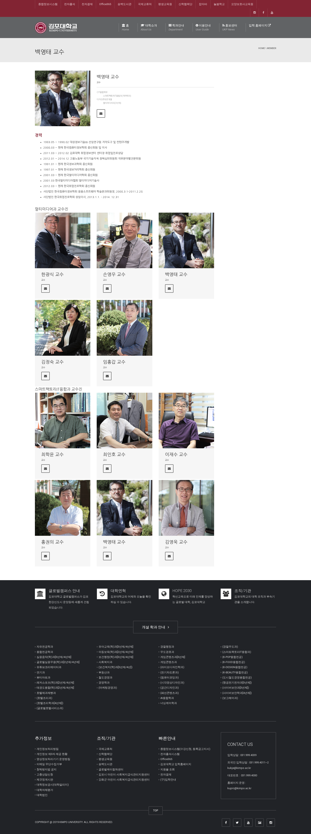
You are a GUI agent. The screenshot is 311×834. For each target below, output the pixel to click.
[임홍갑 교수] (124, 327)
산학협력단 (185, 4)
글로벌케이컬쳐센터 (111, 769)
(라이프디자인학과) (172, 667)
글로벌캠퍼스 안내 (64, 590)
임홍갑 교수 (114, 362)
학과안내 (176, 27)
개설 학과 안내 (154, 627)
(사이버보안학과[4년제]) (237, 693)
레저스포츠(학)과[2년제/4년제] (55, 682)
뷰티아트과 (43, 677)
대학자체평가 (45, 790)
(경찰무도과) (230, 646)
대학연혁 (118, 590)
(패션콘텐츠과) (169, 693)
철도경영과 (105, 677)
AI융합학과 (167, 698)
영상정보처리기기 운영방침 (53, 759)
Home (261, 48)
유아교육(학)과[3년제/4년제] (116, 646)
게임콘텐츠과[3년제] (172, 657)
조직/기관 (242, 590)
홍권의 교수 (52, 542)
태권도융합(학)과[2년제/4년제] (55, 687)
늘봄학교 (219, 4)
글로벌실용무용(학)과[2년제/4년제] (58, 662)
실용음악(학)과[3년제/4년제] (54, 657)
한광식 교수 (52, 274)
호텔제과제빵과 (46, 693)
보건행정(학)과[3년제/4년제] (116, 657)
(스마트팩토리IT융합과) (236, 652)
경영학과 (104, 682)
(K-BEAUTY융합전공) (235, 672)
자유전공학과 (45, 646)
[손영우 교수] (124, 240)
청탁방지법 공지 (46, 769)
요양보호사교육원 (242, 4)
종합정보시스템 (48, 4)
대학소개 (149, 27)
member (271, 48)
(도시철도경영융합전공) (237, 677)
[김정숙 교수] (62, 327)
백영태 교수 (176, 274)
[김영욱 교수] (186, 508)
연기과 (41, 672)
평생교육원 (165, 4)
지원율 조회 (167, 769)
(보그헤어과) (230, 698)
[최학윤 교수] (62, 420)
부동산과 (104, 672)
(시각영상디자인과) (172, 682)
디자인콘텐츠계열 (104, 99)
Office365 (105, 4)
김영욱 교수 (176, 542)
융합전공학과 (45, 652)
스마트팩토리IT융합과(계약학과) (117, 96)
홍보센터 (229, 27)
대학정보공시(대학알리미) (53, 784)
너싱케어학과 (168, 703)
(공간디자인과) (169, 687)
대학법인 (42, 795)
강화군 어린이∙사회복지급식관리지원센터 (124, 779)
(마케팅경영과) (108, 687)
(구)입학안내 (168, 779)
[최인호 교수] (124, 420)
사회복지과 (105, 662)
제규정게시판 (45, 779)
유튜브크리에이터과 (49, 667)
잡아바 (203, 4)
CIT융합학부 (102, 92)
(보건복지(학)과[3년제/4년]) (115, 667)
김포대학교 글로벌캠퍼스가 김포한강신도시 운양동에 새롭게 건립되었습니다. (69, 602)
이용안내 (203, 27)
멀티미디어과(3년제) (112, 103)
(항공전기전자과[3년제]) (237, 682)
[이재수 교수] (186, 420)
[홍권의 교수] (62, 508)
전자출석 (69, 4)
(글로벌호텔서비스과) (50, 708)
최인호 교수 (114, 454)
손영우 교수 (114, 274)
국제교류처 (145, 4)
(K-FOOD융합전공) (233, 662)
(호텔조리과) (44, 698)
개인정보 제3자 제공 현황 (52, 754)
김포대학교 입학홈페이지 (175, 764)
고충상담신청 (45, 774)
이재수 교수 (176, 454)
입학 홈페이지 (258, 25)
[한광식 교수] (62, 240)
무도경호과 (167, 652)
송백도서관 (124, 4)
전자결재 (87, 4)
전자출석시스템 (170, 754)
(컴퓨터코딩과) (169, 677)
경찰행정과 (167, 646)
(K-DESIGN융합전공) (234, 667)
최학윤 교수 (52, 454)
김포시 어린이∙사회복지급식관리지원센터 (124, 774)
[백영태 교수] (186, 240)
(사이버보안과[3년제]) (235, 687)
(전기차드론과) (169, 672)
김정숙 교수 (52, 362)
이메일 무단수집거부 (49, 764)
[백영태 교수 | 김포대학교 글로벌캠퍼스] (56, 27)
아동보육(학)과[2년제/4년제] (116, 652)
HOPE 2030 (182, 590)
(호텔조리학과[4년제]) (50, 703)
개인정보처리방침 (48, 749)
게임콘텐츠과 (168, 662)
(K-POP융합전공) (232, 657)
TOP (155, 810)
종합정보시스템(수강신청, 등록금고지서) (185, 749)
